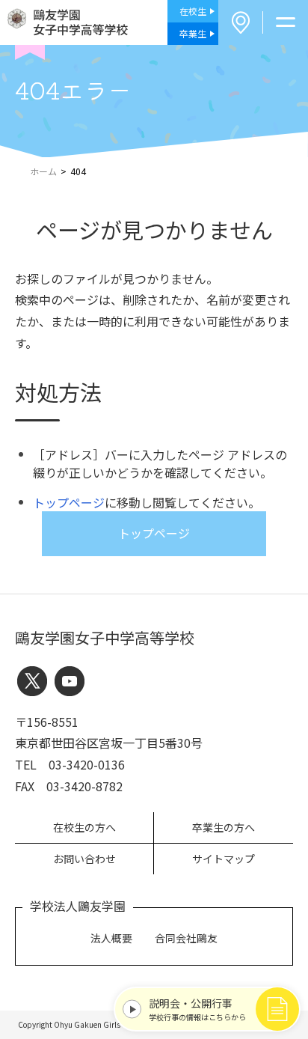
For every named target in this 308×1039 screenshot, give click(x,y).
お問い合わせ (84, 858)
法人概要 (111, 937)
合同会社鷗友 (186, 937)
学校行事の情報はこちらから (197, 1009)
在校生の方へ (84, 827)
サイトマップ (223, 858)
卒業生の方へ (223, 827)
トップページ (69, 502)
